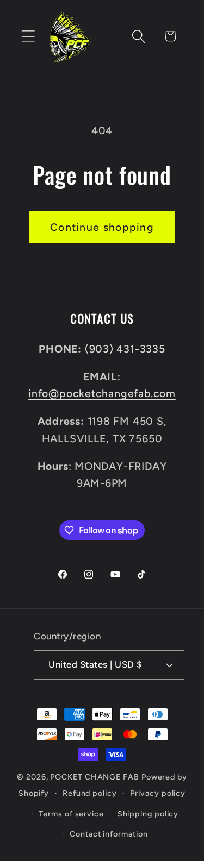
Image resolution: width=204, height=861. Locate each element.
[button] (28, 36)
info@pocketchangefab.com (102, 393)
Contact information (108, 834)
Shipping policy (148, 814)
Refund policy (90, 793)
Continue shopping (102, 227)
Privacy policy (158, 793)
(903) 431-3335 (125, 348)
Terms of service (71, 814)
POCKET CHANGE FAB (94, 777)
